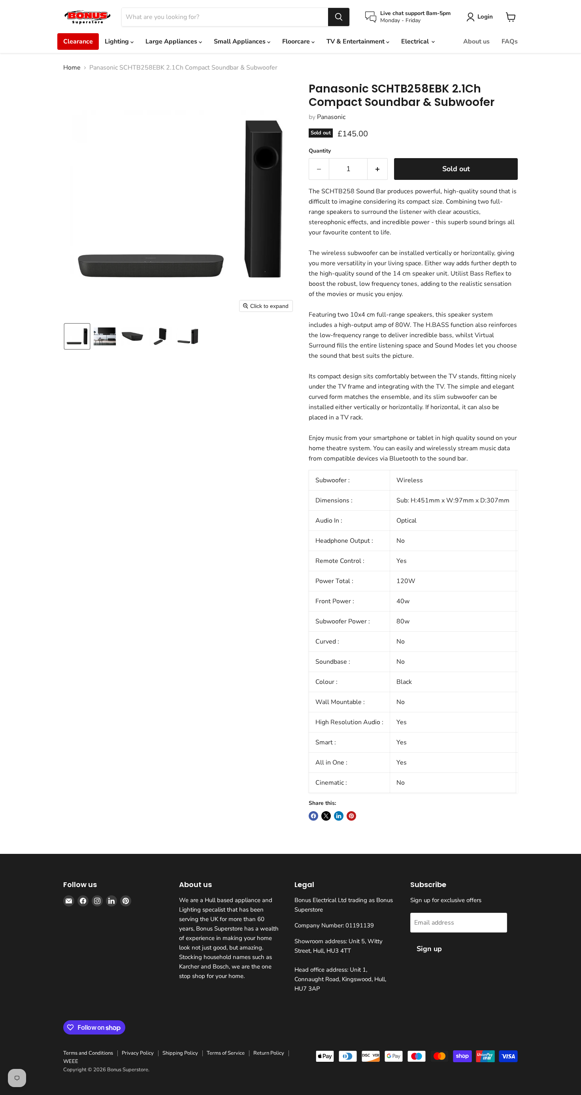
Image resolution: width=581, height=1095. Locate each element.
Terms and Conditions (88, 1053)
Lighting (117, 41)
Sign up (429, 948)
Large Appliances (172, 41)
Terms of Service (226, 1053)
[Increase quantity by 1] (378, 169)
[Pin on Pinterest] (351, 816)
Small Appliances (240, 41)
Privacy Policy (138, 1053)
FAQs (510, 41)
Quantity (320, 151)
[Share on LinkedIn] (338, 816)
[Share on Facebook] (313, 816)
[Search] (338, 17)
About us (476, 41)
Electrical (415, 41)
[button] (77, 336)
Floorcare (296, 41)
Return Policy (268, 1053)
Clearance (78, 41)
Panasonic (331, 117)
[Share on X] (326, 816)
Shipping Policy (180, 1053)
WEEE (70, 1061)
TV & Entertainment (356, 41)
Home (72, 67)
